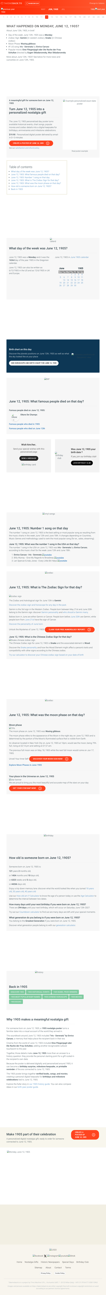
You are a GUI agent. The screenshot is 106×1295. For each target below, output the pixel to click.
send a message (28, 458)
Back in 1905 (17, 189)
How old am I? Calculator (28, 896)
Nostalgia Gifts (31, 1262)
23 (98, 17)
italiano (101, 3)
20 (84, 17)
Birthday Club (82, 1262)
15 (61, 17)
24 (103, 17)
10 (37, 17)
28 (68, 285)
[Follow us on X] (45, 1256)
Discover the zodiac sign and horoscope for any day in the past (37, 605)
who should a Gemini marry (75, 612)
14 (56, 17)
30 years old (18, 891)
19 (80, 17)
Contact (58, 1267)
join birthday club (82, 463)
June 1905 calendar (80, 257)
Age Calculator (87, 896)
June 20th (75, 616)
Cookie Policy (60, 1273)
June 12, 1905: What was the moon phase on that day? (36, 183)
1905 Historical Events (38, 992)
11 (41, 17)
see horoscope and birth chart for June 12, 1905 (33, 363)
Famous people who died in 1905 (24, 424)
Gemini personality (49, 612)
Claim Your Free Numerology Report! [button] (67, 630)
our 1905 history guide (39, 1084)
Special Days (68, 1262)
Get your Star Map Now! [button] (24, 788)
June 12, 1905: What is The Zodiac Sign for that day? (35, 180)
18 (75, 17)
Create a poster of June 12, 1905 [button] (28, 143)
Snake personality (29, 647)
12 (60, 280)
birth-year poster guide (28, 1087)
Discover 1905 (17, 992)
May (43, 9)
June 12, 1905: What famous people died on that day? (35, 174)
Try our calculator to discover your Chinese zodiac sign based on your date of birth (46, 655)
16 (66, 17)
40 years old (30, 891)
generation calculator (65, 925)
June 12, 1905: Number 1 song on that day (30, 177)
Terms (68, 1267)
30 (75, 285)
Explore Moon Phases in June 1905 (25, 765)
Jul (63, 9)
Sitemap (38, 1267)
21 (89, 17)
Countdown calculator (29, 912)
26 (60, 285)
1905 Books (16, 1002)
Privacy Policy (45, 1273)
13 (52, 17)
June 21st (29, 619)
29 (72, 285)
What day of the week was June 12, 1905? (30, 171)
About (48, 1267)
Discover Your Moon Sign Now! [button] (48, 759)
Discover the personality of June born (26, 624)
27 (64, 285)
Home (19, 1262)
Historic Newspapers (50, 1262)
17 (70, 17)
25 (82, 283)
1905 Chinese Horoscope (55, 997)
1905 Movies (76, 997)
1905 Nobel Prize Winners (65, 992)
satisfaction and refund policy (27, 148)
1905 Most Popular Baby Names (25, 997)
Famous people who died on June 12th (27, 428)
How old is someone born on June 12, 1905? (31, 186)
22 (94, 17)
